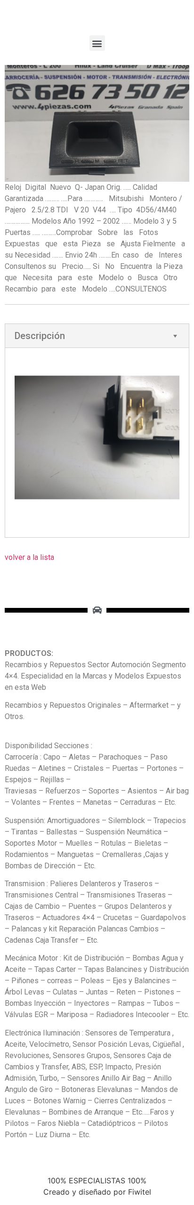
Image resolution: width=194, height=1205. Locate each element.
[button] (97, 43)
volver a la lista (29, 557)
